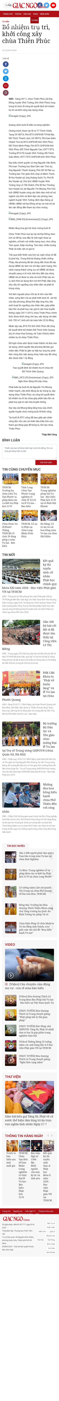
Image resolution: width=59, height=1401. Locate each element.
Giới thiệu (51, 1265)
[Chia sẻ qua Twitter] (6, 71)
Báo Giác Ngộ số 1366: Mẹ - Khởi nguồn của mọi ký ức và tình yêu (33, 1182)
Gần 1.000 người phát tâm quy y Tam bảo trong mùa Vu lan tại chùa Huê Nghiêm (36, 856)
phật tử (52, 1248)
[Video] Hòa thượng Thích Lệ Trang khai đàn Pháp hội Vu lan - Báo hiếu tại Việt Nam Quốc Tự (36, 999)
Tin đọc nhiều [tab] (16, 846)
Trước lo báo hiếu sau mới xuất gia (8, 1176)
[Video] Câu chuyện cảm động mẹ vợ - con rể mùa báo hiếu (27, 986)
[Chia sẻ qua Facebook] (6, 64)
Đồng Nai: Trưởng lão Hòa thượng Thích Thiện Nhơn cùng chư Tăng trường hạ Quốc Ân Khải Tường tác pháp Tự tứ (36, 909)
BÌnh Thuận (51, 1261)
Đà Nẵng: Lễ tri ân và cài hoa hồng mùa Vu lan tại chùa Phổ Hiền (49, 530)
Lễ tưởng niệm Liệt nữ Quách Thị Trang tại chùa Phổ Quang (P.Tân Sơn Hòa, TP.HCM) (35, 890)
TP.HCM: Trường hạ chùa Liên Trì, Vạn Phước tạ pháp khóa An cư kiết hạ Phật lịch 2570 (10, 497)
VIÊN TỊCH (42, 1248)
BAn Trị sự (51, 1240)
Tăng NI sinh (50, 1252)
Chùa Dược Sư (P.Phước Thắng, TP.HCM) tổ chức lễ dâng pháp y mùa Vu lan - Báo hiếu (10, 534)
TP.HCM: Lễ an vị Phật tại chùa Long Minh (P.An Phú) (29, 530)
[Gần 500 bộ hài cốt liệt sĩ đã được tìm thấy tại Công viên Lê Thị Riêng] (21, 632)
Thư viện (13, 1076)
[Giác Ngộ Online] (18, 1235)
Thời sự (18, 14)
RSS (37, 1230)
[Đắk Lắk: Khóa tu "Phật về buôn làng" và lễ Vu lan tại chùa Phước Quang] (21, 683)
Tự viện (34, 20)
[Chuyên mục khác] (54, 26)
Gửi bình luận (46, 462)
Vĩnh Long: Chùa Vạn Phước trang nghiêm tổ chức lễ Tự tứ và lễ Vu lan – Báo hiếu (28, 497)
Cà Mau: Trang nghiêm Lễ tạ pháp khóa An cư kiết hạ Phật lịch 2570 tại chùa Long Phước (35, 873)
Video (35, 14)
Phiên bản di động (25, 1230)
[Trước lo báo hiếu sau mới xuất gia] (9, 1162)
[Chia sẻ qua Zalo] (6, 78)
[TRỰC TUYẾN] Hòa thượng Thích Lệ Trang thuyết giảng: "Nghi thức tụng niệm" (35, 1059)
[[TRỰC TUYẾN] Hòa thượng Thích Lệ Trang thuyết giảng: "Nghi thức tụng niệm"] (10, 1060)
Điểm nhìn (44, 14)
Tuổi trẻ (25, 20)
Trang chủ (8, 14)
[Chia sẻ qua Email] (6, 86)
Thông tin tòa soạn (45, 1228)
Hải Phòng (51, 1256)
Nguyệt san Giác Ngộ (12, 27)
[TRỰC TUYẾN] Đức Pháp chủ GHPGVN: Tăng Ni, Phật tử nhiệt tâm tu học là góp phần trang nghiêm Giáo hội (36, 1031)
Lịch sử (27, 27)
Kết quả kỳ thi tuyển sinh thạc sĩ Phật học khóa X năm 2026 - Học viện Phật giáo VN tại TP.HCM (44, 1193)
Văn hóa (27, 14)
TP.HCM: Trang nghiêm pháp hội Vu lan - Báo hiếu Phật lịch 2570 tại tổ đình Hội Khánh (48, 497)
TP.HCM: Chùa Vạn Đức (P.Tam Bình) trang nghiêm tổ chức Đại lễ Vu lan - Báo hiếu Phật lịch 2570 (20, 1191)
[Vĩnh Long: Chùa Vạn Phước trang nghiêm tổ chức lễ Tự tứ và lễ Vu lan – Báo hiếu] (29, 478)
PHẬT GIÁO (51, 1244)
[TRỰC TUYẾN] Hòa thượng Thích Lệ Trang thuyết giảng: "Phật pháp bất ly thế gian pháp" (35, 1015)
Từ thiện (36, 27)
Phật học (7, 20)
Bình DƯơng (51, 1269)
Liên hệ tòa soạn (8, 1230)
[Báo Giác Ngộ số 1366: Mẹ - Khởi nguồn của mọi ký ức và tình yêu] (34, 1162)
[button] (49, 1186)
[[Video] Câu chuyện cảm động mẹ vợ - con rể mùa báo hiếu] (29, 965)
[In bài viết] (6, 93)
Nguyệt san (17, 1228)
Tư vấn (17, 20)
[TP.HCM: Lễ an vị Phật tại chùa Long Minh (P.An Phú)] (29, 515)
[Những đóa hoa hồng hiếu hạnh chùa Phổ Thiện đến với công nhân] (21, 795)
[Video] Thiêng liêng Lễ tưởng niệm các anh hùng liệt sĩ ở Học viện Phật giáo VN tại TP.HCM (36, 1045)
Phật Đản (40, 1256)
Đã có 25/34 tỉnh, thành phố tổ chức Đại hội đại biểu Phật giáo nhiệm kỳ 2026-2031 (29, 1137)
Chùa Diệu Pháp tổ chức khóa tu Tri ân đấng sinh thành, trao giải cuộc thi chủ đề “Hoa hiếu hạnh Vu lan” (36, 928)
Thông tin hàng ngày (24, 1152)
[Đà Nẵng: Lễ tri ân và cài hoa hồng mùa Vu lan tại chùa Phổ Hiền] (49, 515)
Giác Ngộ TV (30, 1228)
